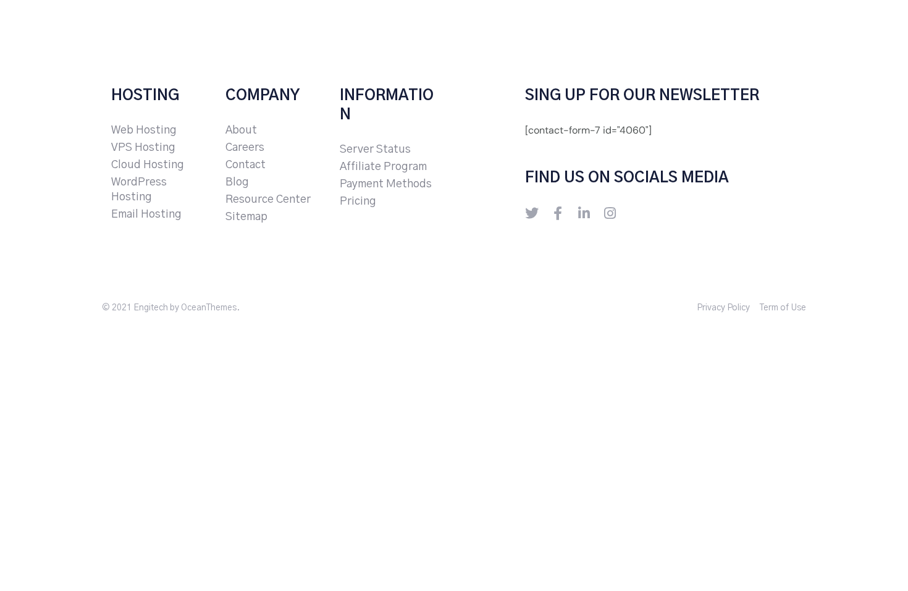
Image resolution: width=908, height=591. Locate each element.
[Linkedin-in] (584, 213)
